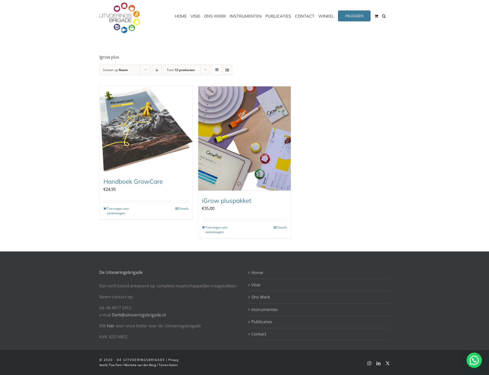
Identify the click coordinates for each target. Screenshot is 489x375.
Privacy (173, 360)
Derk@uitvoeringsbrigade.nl (139, 315)
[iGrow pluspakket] (244, 138)
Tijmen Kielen (168, 365)
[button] (384, 16)
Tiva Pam (115, 365)
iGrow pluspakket (226, 200)
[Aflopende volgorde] (157, 70)
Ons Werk (260, 297)
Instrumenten (264, 309)
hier (111, 326)
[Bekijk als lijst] (227, 70)
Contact (258, 334)
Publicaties (261, 322)
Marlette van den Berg (140, 365)
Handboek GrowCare (133, 181)
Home (257, 272)
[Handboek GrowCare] (146, 129)
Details (184, 208)
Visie (255, 285)
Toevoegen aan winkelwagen (118, 210)
